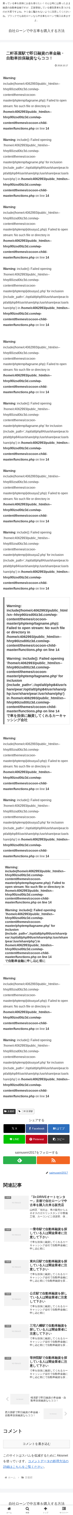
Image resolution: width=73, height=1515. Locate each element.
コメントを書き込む (37, 1443)
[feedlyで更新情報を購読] (19, 1160)
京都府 (10, 1111)
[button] (58, 1139)
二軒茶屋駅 (27, 1111)
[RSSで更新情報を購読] (53, 1160)
